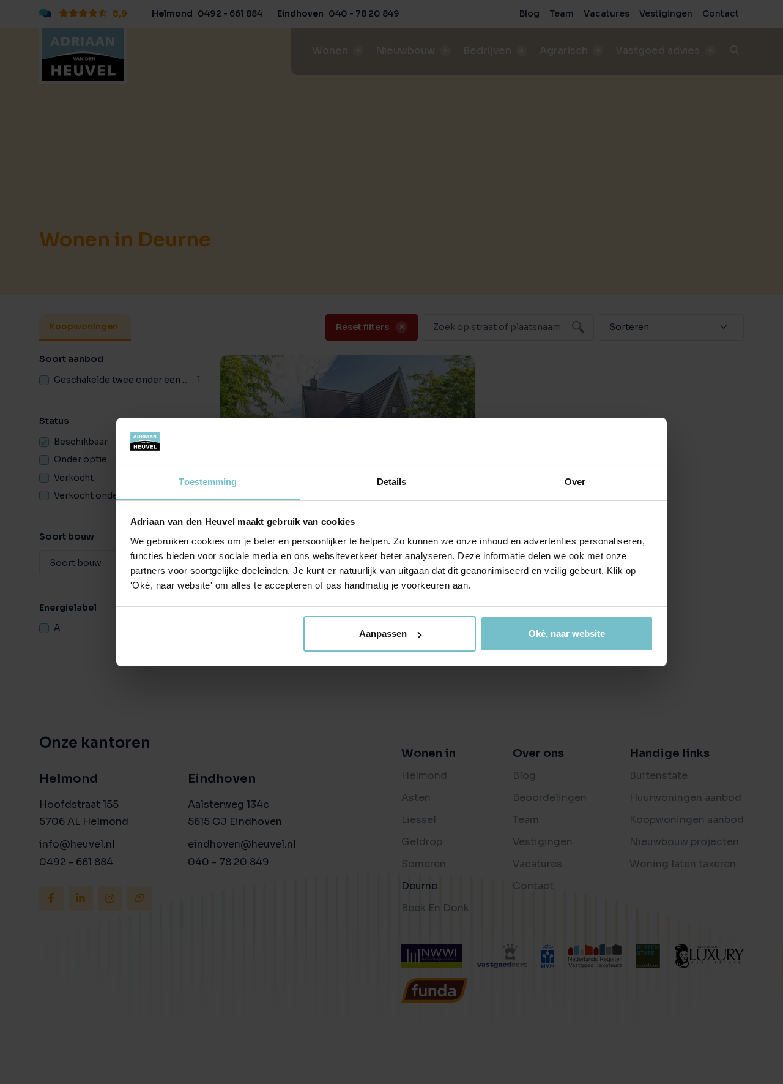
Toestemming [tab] (208, 481)
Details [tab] (392, 481)
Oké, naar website (567, 633)
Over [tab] (575, 481)
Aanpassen (383, 633)
